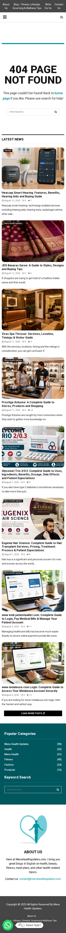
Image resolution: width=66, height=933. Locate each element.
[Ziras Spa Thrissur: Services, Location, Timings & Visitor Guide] (33, 310)
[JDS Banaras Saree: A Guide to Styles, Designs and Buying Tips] (33, 241)
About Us (6, 6)
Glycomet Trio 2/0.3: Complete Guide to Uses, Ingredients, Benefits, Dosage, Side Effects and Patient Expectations (32, 474)
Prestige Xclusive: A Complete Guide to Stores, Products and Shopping (28, 404)
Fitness (8, 759)
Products (9, 769)
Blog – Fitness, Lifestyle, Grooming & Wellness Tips (27, 6)
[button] (7, 925)
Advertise (24, 925)
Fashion (9, 764)
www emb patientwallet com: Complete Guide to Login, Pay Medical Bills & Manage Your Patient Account (32, 618)
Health (8, 749)
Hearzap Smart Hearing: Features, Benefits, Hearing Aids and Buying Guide (31, 194)
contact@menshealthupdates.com (40, 879)
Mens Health (11, 754)
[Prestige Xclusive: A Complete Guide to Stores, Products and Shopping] (33, 378)
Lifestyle (7, 151)
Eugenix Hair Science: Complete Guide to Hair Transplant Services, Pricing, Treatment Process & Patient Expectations (32, 546)
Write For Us (48, 6)
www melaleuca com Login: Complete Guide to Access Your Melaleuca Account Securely (32, 689)
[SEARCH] (58, 789)
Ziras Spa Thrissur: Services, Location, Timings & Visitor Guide (28, 335)
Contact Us (59, 6)
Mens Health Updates (13, 223)
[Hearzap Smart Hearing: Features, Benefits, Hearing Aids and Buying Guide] (33, 168)
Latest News (13, 139)
